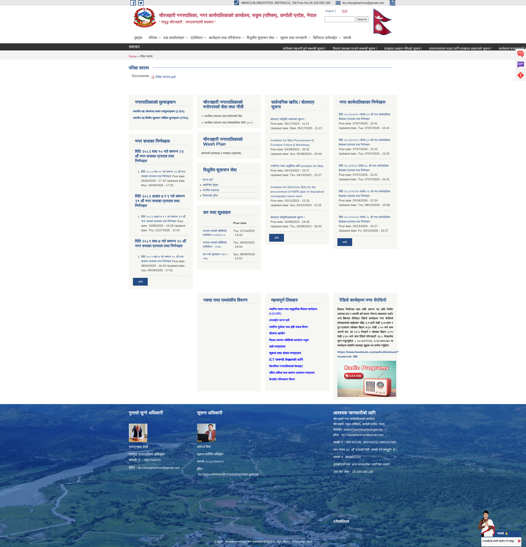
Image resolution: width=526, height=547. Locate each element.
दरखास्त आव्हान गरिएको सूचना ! (378, 48)
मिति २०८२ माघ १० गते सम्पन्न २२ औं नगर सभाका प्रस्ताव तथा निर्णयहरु (159, 156)
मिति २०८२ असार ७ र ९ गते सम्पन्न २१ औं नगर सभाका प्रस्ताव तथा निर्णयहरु (160, 201)
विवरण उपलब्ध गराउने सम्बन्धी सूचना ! (330, 48)
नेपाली (344, 11)
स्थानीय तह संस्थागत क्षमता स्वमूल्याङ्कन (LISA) (159, 111)
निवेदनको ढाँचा (210, 195)
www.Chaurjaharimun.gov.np (363, 429)
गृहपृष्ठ (138, 38)
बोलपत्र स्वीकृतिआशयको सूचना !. (288, 217)
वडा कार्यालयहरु (173, 38)
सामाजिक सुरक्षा (210, 184)
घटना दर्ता (208, 179)
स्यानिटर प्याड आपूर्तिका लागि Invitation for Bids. (297, 166)
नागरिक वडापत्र (211, 190)
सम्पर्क (347, 38)
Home (133, 56)
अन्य (140, 281)
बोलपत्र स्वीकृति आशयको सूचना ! (288, 119)
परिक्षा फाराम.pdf (165, 77)
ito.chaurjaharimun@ (152, 467)
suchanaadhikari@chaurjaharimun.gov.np (228, 474)
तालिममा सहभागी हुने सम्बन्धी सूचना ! (279, 48)
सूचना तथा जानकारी (293, 38)
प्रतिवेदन (196, 38)
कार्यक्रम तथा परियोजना (225, 38)
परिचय (153, 38)
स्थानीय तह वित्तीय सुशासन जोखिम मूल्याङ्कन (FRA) (160, 118)
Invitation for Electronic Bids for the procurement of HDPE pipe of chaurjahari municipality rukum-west (297, 191)
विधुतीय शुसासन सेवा (260, 38)
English (330, 11)
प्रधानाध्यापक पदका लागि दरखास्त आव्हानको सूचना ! (436, 48)
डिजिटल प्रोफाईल (325, 38)
